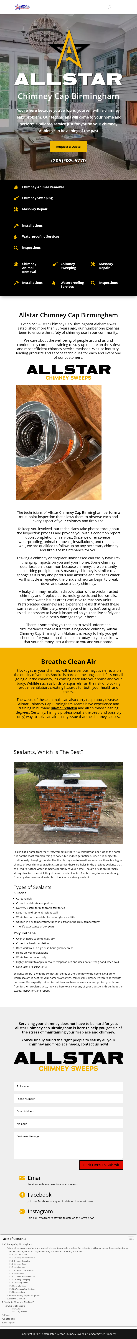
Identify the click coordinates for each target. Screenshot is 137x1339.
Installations (19, 1267)
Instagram (9, 1322)
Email (35, 1177)
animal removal (64, 708)
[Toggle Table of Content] (129, 1239)
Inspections (19, 1273)
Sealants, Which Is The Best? (19, 1302)
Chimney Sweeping (22, 1261)
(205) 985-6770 (20, 1254)
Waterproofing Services (24, 1270)
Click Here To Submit (101, 1164)
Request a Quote (68, 147)
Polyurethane (22, 1312)
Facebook (9, 1318)
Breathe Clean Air (17, 1298)
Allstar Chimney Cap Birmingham (24, 1295)
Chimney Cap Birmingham (18, 1244)
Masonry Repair (20, 1264)
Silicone (19, 1309)
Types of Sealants (17, 1305)
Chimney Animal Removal (43, 187)
